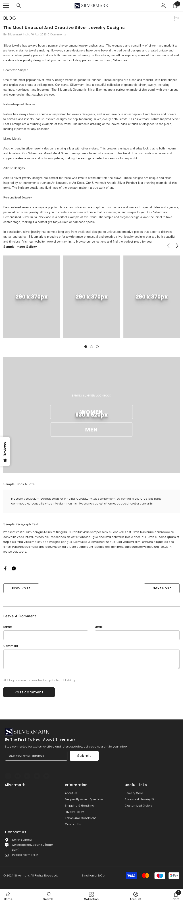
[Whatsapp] (14, 568)
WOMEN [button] (91, 412)
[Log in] (163, 5)
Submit (84, 755)
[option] (32, 300)
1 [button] (85, 346)
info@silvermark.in (25, 855)
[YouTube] (37, 776)
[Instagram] (18, 776)
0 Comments (57, 34)
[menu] (6, 5)
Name (7, 627)
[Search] (18, 5)
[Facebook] (5, 568)
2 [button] (91, 346)
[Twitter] (46, 776)
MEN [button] (91, 429)
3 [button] (97, 346)
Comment (11, 646)
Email (98, 627)
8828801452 (36, 845)
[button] (177, 245)
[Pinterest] (27, 776)
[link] (31, 296)
